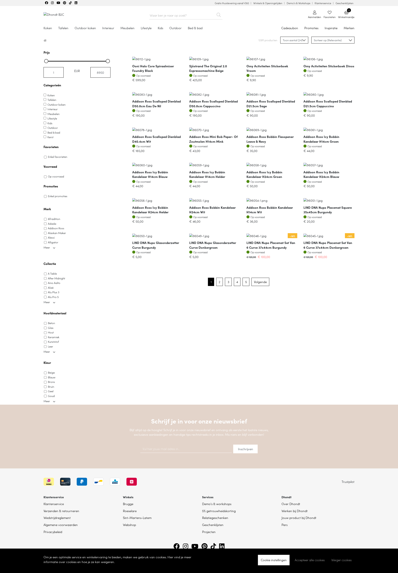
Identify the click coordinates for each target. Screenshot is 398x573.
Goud (51, 396)
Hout (51, 332)
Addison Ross (56, 228)
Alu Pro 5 (53, 297)
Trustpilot (348, 481)
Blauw (51, 377)
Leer (50, 346)
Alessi (51, 237)
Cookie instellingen (274, 560)
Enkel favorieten (57, 157)
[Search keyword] (218, 14)
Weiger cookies (341, 560)
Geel (50, 391)
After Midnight (56, 278)
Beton (51, 323)
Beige (51, 372)
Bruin (51, 386)
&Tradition (54, 219)
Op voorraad (56, 176)
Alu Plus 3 (53, 292)
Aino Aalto (54, 283)
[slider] (46, 61)
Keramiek (53, 337)
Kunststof (53, 342)
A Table (52, 273)
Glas (50, 328)
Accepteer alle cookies (310, 560)
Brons (51, 382)
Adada (52, 224)
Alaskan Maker (57, 233)
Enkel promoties (57, 196)
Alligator (53, 242)
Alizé (50, 288)
